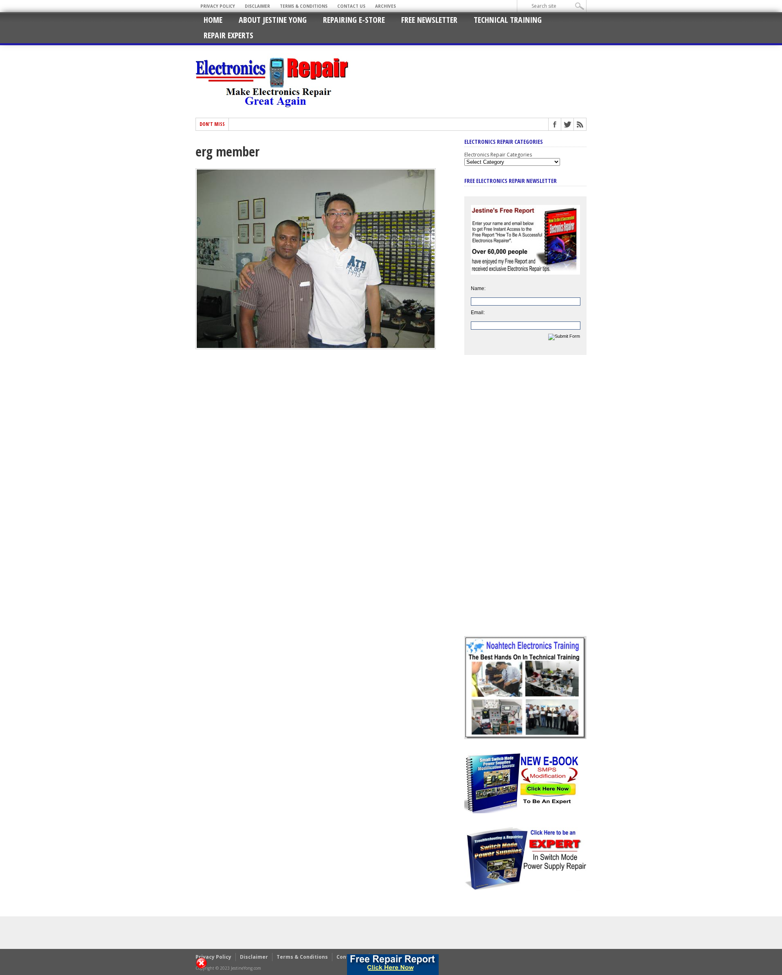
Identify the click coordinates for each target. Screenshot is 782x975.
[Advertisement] (525, 501)
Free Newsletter (429, 19)
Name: (478, 288)
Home (213, 19)
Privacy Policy (217, 6)
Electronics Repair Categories (498, 154)
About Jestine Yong (273, 19)
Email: (478, 312)
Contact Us (351, 6)
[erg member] (316, 347)
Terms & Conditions (303, 6)
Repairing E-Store (354, 19)
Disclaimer (257, 6)
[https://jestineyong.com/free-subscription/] (393, 964)
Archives (385, 6)
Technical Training (508, 19)
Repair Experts (228, 35)
